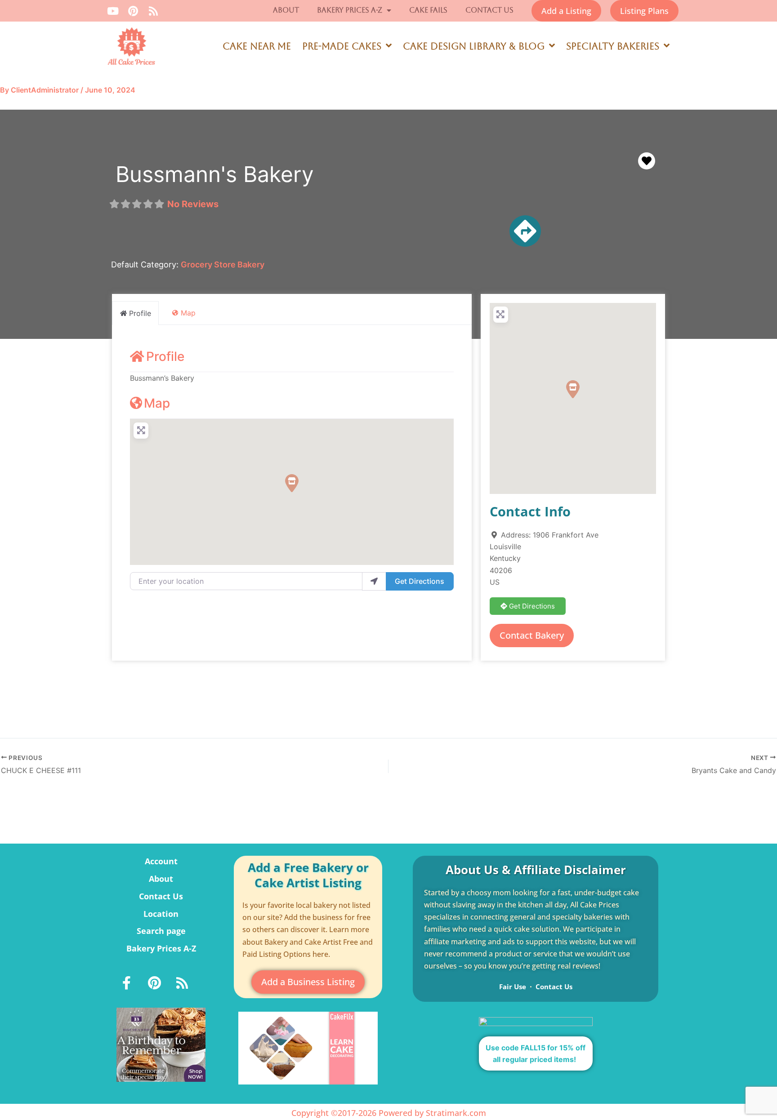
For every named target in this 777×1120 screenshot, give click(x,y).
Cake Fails (428, 10)
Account (161, 861)
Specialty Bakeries (612, 46)
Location (161, 913)
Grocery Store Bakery (222, 264)
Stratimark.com (456, 1112)
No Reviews (193, 204)
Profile (165, 356)
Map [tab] (188, 312)
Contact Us (489, 10)
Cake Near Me (257, 46)
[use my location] (374, 581)
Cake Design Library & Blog (474, 46)
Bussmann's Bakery (215, 174)
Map (157, 403)
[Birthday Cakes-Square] (160, 1044)
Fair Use (512, 986)
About (286, 10)
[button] (292, 483)
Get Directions (419, 581)
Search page (161, 930)
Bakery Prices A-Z (349, 10)
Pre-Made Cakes (341, 46)
